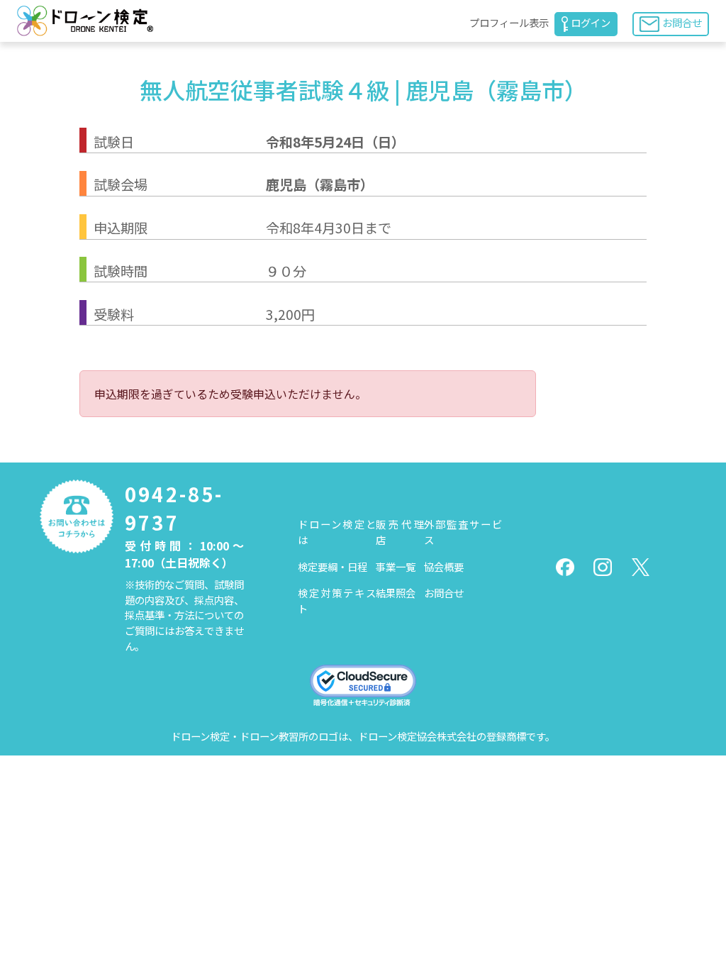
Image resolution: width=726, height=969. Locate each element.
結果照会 (395, 592)
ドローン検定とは (337, 531)
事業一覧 (395, 566)
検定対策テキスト (337, 600)
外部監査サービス (463, 531)
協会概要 (444, 566)
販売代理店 (400, 531)
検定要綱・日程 (332, 566)
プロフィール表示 (509, 22)
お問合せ (682, 22)
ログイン (590, 22)
